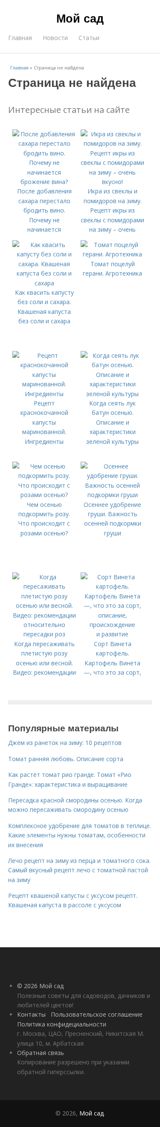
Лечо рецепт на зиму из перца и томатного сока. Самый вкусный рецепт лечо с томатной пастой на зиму (79, 870)
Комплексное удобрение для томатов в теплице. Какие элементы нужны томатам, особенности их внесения (79, 835)
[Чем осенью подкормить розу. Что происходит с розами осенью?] (44, 495)
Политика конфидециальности (61, 1024)
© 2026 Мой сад (40, 986)
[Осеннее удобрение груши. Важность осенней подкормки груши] (113, 495)
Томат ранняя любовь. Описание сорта (65, 759)
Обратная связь (40, 1053)
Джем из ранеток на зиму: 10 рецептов (65, 743)
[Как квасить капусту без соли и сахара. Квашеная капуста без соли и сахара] (44, 283)
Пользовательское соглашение (97, 1014)
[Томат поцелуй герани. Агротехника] (113, 254)
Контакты (31, 1014)
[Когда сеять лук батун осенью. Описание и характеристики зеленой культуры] (113, 394)
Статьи (89, 38)
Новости (55, 38)
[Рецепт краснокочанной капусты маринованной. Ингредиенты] (44, 394)
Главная (20, 38)
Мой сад (80, 18)
